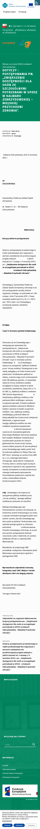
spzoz (14, 133)
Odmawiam (19, 825)
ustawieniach (7, 821)
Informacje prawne (9, 769)
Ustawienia (31, 825)
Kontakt (5, 765)
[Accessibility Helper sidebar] (37, 2)
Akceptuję (7, 825)
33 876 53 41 (11, 33)
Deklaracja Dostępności (10, 777)
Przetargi (22, 12)
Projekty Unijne (9, 12)
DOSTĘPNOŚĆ (8, 43)
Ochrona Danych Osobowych (12, 773)
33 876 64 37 (21, 30)
